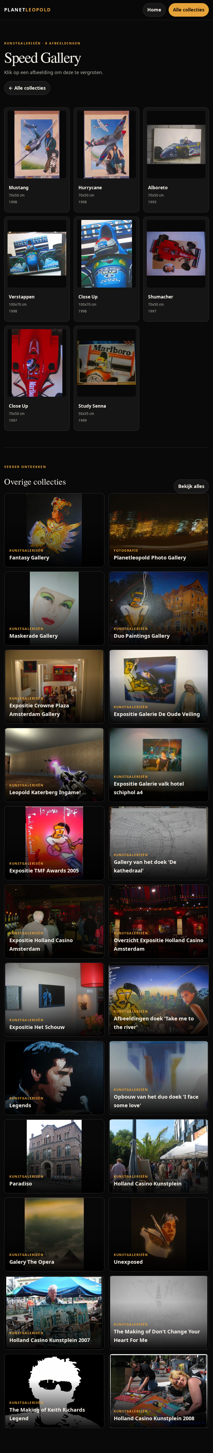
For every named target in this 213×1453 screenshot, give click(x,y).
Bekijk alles (191, 486)
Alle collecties (188, 9)
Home (154, 9)
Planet (27, 9)
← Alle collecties (27, 88)
